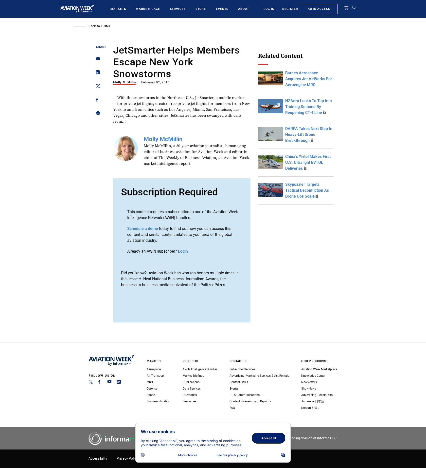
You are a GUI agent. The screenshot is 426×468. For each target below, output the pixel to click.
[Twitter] (91, 383)
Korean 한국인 (310, 408)
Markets (118, 9)
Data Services (192, 388)
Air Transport (155, 375)
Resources (189, 401)
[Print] (96, 114)
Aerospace (154, 369)
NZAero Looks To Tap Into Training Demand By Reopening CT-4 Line (308, 106)
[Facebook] (100, 383)
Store (200, 9)
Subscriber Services (242, 369)
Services (178, 9)
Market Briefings (193, 375)
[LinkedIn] (119, 383)
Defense (152, 388)
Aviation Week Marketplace (319, 369)
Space (151, 395)
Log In (269, 9)
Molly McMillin (124, 82)
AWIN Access (319, 9)
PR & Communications (245, 395)
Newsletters (309, 382)
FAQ (232, 408)
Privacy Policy (127, 458)
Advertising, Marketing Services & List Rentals (259, 375)
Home (106, 26)
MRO (150, 382)
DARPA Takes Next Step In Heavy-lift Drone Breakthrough (308, 134)
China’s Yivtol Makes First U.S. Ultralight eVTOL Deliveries (308, 162)
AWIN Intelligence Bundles (200, 369)
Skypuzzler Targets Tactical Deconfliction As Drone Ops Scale (307, 190)
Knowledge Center (313, 375)
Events (222, 9)
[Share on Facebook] (96, 100)
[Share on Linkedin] (96, 73)
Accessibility (98, 458)
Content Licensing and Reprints (250, 401)
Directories (190, 395)
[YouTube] (109, 383)
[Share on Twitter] (96, 87)
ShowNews (308, 388)
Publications (191, 382)
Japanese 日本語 (312, 401)
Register (290, 9)
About (243, 9)
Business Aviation (158, 401)
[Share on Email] (96, 60)
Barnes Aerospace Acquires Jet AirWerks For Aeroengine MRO (308, 79)
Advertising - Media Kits (317, 395)
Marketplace (148, 9)
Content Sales (239, 382)
